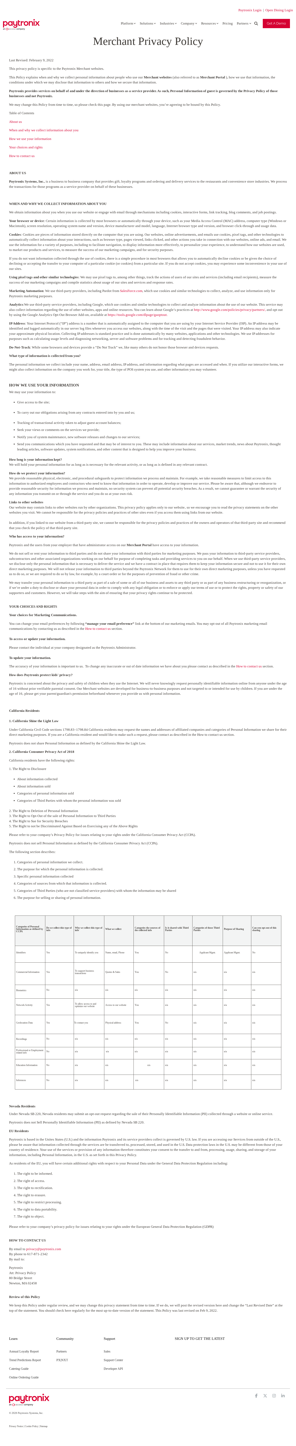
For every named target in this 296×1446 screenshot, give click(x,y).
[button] (256, 1396)
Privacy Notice (16, 1426)
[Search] (256, 23)
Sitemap (44, 1426)
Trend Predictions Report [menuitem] (25, 1360)
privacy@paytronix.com (43, 1249)
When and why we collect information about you (44, 130)
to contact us (98, 629)
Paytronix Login (250, 10)
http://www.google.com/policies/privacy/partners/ (229, 310)
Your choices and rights (26, 147)
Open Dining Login (279, 10)
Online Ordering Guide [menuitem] (24, 1377)
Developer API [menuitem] (113, 1368)
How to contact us (22, 156)
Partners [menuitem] (61, 1351)
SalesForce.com (131, 291)
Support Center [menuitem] (113, 1360)
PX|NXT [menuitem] (62, 1360)
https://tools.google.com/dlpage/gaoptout (137, 315)
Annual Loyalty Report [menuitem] (24, 1351)
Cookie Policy (31, 1426)
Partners (242, 23)
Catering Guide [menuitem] (19, 1368)
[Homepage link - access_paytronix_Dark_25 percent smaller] (29, 1404)
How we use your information (30, 139)
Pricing (228, 23)
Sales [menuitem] (107, 1351)
